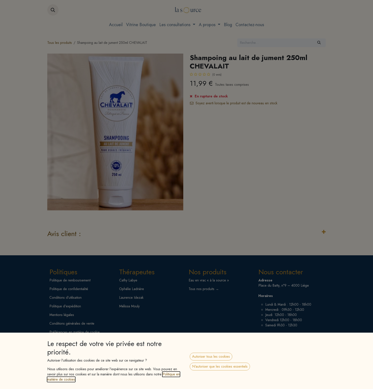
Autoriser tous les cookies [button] (211, 356)
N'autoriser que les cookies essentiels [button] (220, 366)
